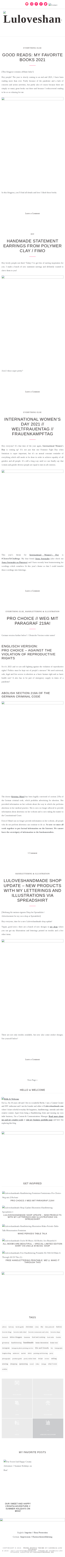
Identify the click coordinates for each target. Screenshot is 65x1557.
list (52, 1348)
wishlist (4, 1369)
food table (50, 1337)
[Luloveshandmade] (32, 17)
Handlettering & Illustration (42, 611)
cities (37, 1327)
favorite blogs (7, 1332)
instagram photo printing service (22, 1348)
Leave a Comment (32, 213)
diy (42, 1327)
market (23, 1353)
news (30, 1353)
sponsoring (23, 1364)
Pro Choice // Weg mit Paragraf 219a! (32, 621)
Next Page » (32, 1080)
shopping (13, 1364)
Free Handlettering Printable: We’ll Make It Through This (32, 1261)
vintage (43, 1364)
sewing (5, 1364)
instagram (6, 1348)
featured (5, 1337)
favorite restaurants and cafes (38, 1332)
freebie (58, 1337)
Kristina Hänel (17, 797)
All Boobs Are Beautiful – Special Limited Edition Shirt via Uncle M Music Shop (32, 1245)
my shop (54, 927)
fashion (59, 1327)
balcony (11, 1327)
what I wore (52, 1364)
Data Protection (41, 1533)
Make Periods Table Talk (32, 1234)
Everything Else (32, 48)
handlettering (16, 1343)
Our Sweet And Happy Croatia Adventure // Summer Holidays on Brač (18, 1507)
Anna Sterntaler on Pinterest (14, 562)
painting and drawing (41, 1353)
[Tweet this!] (26, 222)
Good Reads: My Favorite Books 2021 (32, 57)
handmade (29, 1342)
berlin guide (20, 1327)
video (37, 1364)
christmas (29, 1327)
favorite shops (55, 1332)
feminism (27, 1337)
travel (32, 1364)
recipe (40, 1358)
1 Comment (32, 853)
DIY (32, 234)
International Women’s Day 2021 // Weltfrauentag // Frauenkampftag (32, 426)
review (47, 1358)
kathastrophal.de (44, 1552)
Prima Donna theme (34, 1548)
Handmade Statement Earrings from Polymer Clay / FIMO (32, 246)
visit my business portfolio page (39, 1120)
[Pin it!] (32, 222)
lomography (58, 1348)
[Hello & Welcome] (10, 1099)
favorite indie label (20, 1332)
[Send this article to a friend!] (43, 222)
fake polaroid (49, 1327)
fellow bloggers (16, 1337)
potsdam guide (17, 1358)
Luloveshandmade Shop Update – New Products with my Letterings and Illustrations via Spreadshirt (33, 890)
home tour (54, 1343)
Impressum (25, 1537)
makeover (16, 1353)
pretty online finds (30, 1358)
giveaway (5, 1343)
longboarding (6, 1353)
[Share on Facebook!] (21, 222)
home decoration (42, 1343)
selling (54, 1358)
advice (4, 1327)
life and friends (42, 1348)
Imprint (28, 1533)
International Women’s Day (44, 555)
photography (6, 1358)
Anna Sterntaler (42, 559)
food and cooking (38, 1337)
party (51, 1353)
